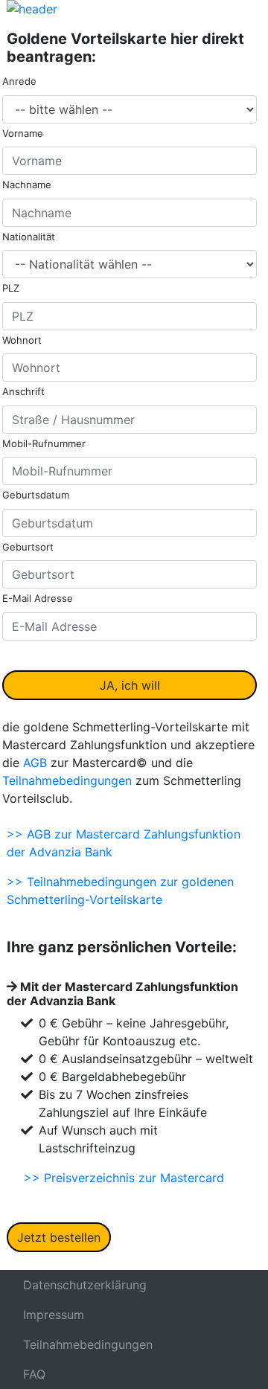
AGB (35, 762)
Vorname (22, 133)
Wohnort (22, 340)
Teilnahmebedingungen (67, 780)
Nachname (26, 184)
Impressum (53, 1314)
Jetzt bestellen (58, 1237)
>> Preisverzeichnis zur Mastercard (124, 1177)
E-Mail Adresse (37, 598)
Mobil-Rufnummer (44, 443)
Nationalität (28, 237)
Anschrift (23, 391)
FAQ (34, 1374)
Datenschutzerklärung (85, 1284)
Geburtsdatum (35, 495)
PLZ (10, 288)
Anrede (19, 81)
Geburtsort (28, 547)
